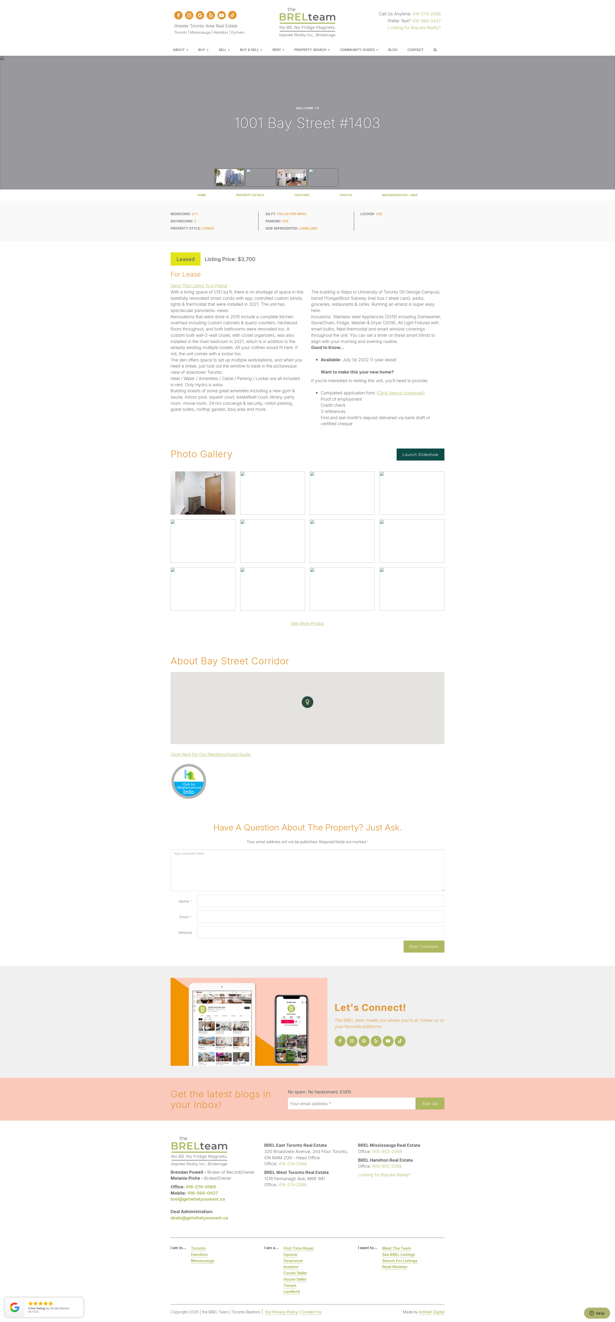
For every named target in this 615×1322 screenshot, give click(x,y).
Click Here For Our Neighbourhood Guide (211, 754)
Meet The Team (396, 1248)
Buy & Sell (250, 49)
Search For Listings (400, 1260)
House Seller (295, 1279)
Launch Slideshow (420, 454)
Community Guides (358, 49)
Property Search (310, 49)
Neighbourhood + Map (400, 195)
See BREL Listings (398, 1254)
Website (185, 932)
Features (302, 195)
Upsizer (290, 1254)
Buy (202, 49)
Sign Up (430, 1103)
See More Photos (307, 623)
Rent (277, 49)
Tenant (289, 1285)
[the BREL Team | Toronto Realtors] (307, 21)
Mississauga (202, 1260)
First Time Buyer (298, 1248)
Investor (291, 1266)
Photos (346, 195)
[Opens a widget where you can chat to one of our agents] (597, 1314)
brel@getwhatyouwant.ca (198, 1199)
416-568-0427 (426, 21)
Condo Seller (295, 1273)
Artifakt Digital (431, 1312)
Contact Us (311, 1312)
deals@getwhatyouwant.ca (199, 1218)
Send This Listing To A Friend (199, 285)
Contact (415, 49)
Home (201, 195)
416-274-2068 (426, 14)
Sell (223, 49)
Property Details (250, 195)
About (179, 49)
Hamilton (199, 1254)
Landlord (291, 1291)
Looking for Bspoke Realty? (414, 27)
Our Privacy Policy (281, 1312)
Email (186, 917)
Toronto (198, 1248)
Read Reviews (394, 1266)
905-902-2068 (387, 1151)
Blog (392, 49)
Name (185, 901)
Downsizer (293, 1260)
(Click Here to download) (400, 393)
